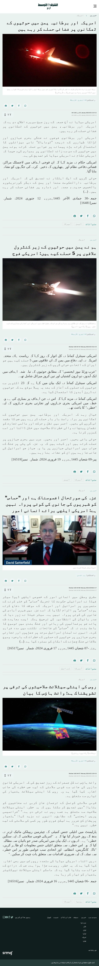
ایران (84, 930)
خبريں (93, 15)
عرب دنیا (83, 923)
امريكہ (80, 15)
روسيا (79, 901)
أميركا (68, 223)
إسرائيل (65, 668)
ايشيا (84, 934)
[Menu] (95, 6)
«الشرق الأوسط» (78, 334)
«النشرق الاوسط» (78, 100)
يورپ (84, 941)
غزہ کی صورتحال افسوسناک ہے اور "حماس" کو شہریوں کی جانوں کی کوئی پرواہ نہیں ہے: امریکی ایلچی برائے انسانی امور (51, 503)
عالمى (84, 926)
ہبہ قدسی (81, 575)
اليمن (79, 223)
